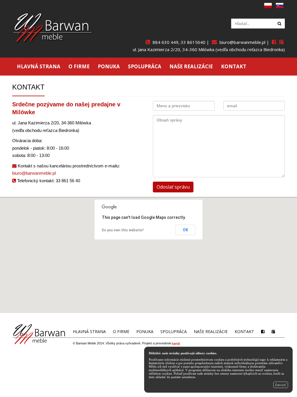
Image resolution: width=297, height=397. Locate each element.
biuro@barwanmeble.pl (34, 173)
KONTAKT (233, 66)
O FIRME (79, 66)
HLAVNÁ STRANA (38, 66)
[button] (149, 249)
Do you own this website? (123, 230)
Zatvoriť (280, 385)
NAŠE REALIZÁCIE (191, 66)
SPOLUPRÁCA (144, 66)
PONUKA (109, 66)
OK (185, 230)
